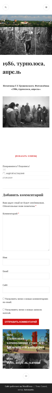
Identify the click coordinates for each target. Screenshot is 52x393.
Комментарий (11, 213)
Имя (5, 257)
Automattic (29, 389)
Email (5, 271)
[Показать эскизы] (26, 156)
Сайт (5, 285)
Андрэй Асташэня (15, 173)
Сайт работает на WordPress (18, 386)
